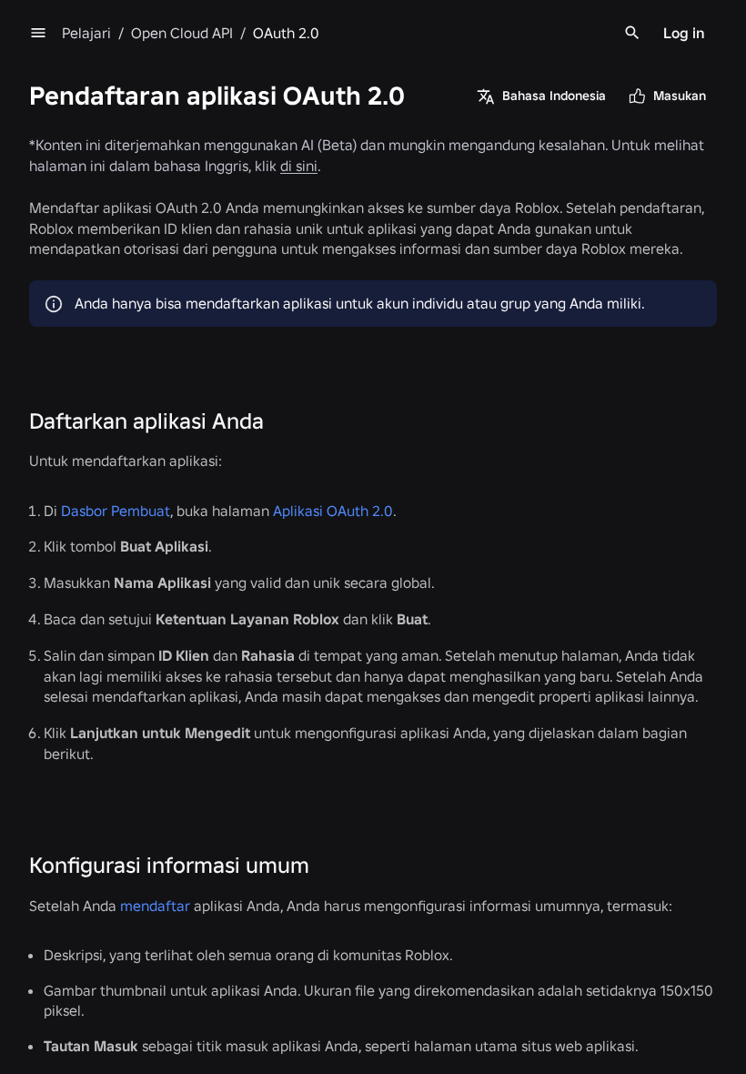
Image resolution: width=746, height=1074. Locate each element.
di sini (299, 166)
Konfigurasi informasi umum (169, 865)
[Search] (632, 32)
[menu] (38, 32)
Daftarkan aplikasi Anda (146, 421)
